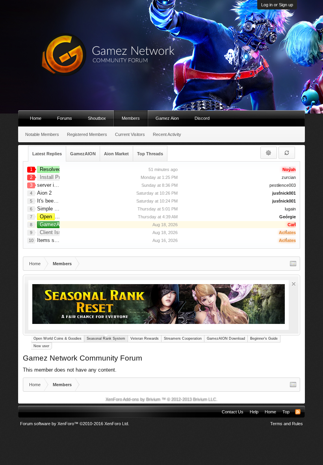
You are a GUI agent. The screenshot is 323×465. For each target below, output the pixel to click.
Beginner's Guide (264, 338)
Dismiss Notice (294, 284)
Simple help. (51, 209)
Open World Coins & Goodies (57, 338)
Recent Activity (167, 134)
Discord (202, 118)
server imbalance (56, 185)
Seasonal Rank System (106, 338)
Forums (64, 118)
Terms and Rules (286, 423)
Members (131, 118)
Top (286, 411)
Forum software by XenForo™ (74, 423)
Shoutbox (97, 118)
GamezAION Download (226, 338)
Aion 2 (44, 193)
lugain (290, 208)
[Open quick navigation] (293, 263)
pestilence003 (282, 185)
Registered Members (87, 134)
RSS (298, 412)
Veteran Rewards (144, 338)
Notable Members (42, 134)
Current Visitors (130, 134)
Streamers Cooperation (183, 338)
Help (254, 411)
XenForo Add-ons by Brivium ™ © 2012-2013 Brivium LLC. (161, 399)
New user (41, 346)
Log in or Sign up (277, 4)
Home (35, 118)
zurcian (289, 177)
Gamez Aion (167, 118)
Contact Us (232, 411)
